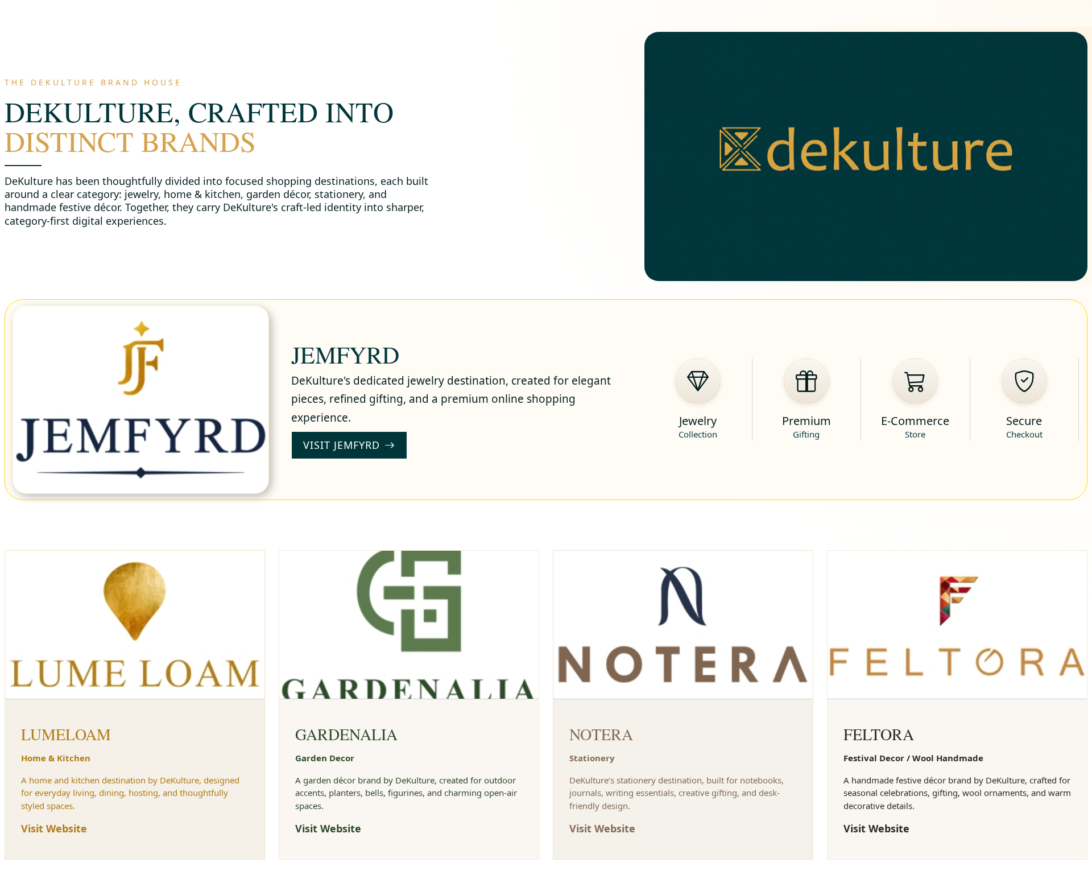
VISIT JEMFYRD (341, 445)
